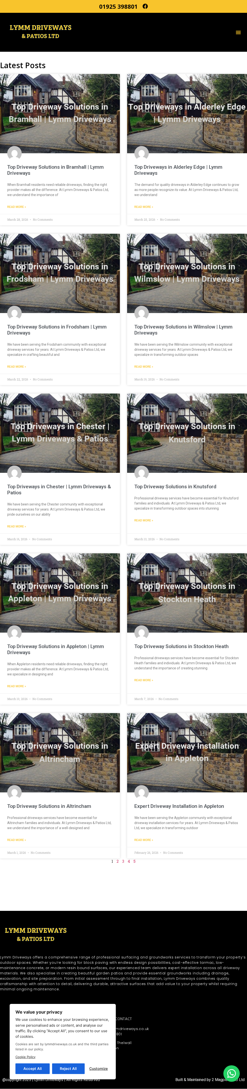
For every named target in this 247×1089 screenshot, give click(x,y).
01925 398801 (118, 6)
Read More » (16, 207)
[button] (238, 32)
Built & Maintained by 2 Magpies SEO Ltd (210, 1079)
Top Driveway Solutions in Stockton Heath (181, 646)
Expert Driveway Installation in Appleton (179, 806)
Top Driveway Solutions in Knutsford (175, 487)
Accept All (32, 1068)
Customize (98, 1068)
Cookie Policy (25, 1057)
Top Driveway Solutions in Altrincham (49, 806)
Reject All (68, 1068)
